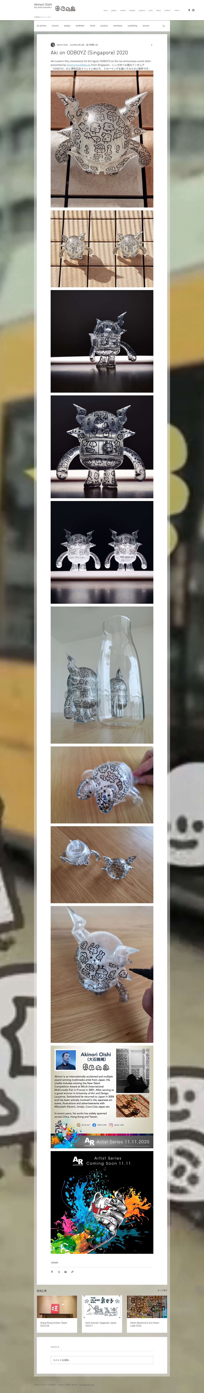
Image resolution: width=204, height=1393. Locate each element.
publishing (132, 26)
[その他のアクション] (151, 44)
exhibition (80, 26)
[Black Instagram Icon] (193, 10)
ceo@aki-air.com (86, 1385)
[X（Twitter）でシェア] (58, 1271)
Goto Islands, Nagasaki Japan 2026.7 (100, 1324)
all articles (41, 26)
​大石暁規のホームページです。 (43, 17)
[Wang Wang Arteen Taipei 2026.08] (57, 1307)
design (67, 26)
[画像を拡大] (102, 139)
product (104, 26)
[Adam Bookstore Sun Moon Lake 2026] (147, 1307)
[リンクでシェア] (72, 1271)
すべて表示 (162, 1290)
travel (92, 26)
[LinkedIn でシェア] (65, 1271)
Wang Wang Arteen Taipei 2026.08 (53, 1324)
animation (117, 26)
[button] (123, 10)
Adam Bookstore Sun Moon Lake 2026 (144, 1324)
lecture (146, 26)
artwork (55, 26)
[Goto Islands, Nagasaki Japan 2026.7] (102, 1307)
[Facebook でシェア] (52, 1271)
